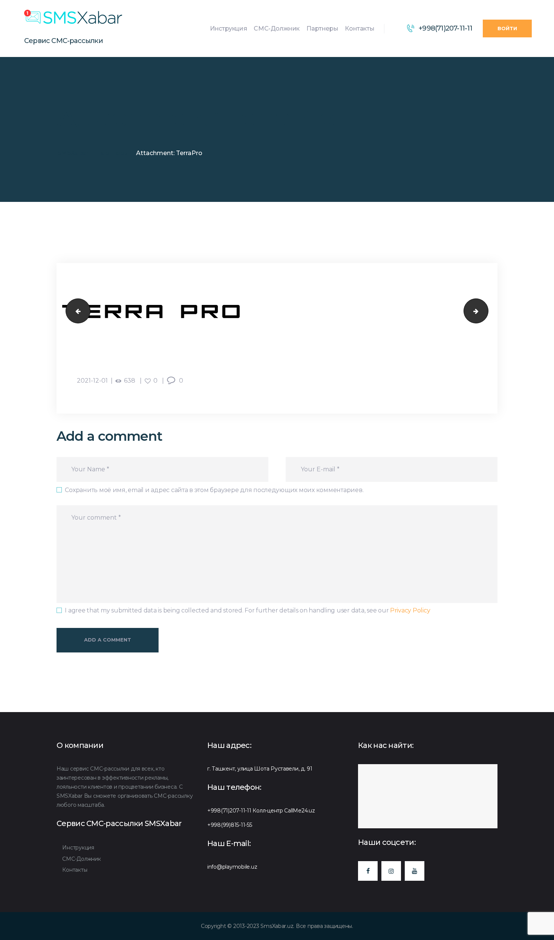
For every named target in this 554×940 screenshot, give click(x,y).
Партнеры (112, 153)
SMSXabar (73, 153)
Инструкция (78, 847)
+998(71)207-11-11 (229, 810)
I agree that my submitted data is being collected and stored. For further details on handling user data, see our (247, 610)
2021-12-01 (92, 380)
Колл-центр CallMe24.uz (284, 810)
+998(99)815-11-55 (229, 825)
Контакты (74, 869)
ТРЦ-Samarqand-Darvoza (485, 311)
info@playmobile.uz (232, 866)
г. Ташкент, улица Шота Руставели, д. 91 (259, 768)
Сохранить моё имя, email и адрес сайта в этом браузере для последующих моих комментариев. (214, 490)
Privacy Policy (410, 610)
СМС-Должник (81, 858)
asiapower (75, 311)
